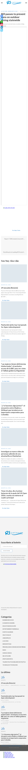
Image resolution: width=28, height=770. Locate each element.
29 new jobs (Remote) (9, 288)
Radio (4, 650)
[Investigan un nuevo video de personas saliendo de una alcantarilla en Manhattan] (14, 437)
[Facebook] (8, 230)
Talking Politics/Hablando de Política (14, 662)
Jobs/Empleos (7, 638)
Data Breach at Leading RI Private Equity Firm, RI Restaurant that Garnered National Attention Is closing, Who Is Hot (14, 252)
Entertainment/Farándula (11, 629)
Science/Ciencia (7, 653)
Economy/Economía (9, 623)
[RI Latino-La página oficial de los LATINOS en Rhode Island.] (14, 3)
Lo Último (4, 11)
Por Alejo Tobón (16, 230)
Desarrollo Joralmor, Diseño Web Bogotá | (11, 745)
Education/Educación (9, 626)
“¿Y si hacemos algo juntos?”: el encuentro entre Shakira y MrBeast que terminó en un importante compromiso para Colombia (13, 410)
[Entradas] (14, 245)
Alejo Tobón (5, 685)
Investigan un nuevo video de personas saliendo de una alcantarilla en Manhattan (12, 453)
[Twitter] (10, 230)
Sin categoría (7, 656)
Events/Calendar (8, 632)
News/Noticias (13, 11)
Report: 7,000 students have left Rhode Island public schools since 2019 (14, 239)
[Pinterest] (1, 24)
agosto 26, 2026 (6, 284)
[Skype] (1, 30)
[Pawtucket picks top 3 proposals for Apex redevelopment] (14, 310)
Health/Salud (7, 635)
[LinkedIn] (1, 27)
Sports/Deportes (8, 659)
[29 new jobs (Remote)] (14, 273)
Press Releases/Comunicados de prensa (14, 647)
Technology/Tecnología (10, 665)
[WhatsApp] (1, 21)
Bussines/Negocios (8, 620)
